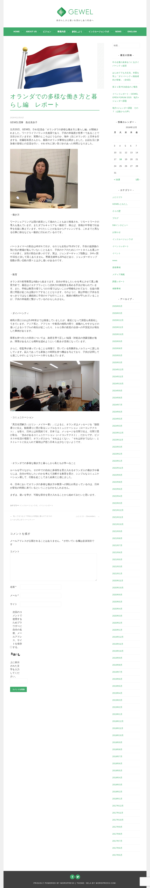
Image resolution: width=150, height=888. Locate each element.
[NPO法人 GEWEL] (75, 15)
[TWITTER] (77, 877)
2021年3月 (117, 566)
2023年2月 (117, 454)
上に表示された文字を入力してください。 (14, 669)
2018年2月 (117, 791)
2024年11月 (117, 376)
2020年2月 (117, 623)
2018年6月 (117, 763)
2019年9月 (117, 658)
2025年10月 (117, 334)
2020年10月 (117, 587)
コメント (14, 551)
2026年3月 (117, 313)
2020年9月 (117, 594)
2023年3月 (117, 447)
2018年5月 (117, 770)
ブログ (115, 218)
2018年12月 (117, 721)
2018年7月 (117, 756)
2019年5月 (117, 686)
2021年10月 (117, 524)
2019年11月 (117, 644)
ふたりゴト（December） (86, 516)
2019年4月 (117, 693)
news (118, 31)
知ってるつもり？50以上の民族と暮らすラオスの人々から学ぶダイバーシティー (31, 518)
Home (16, 31)
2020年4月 (117, 609)
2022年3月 (117, 503)
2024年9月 (117, 390)
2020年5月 (117, 602)
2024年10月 (117, 383)
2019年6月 (117, 679)
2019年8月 (117, 665)
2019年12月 (117, 637)
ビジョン (47, 31)
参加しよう (77, 31)
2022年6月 (117, 489)
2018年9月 (117, 742)
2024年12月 (117, 369)
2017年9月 (117, 827)
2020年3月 (117, 616)
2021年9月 (117, 531)
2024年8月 (117, 397)
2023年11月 (117, 440)
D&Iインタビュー (120, 225)
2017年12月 (117, 806)
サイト (13, 604)
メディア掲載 (118, 274)
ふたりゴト (117, 197)
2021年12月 (117, 510)
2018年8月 (117, 749)
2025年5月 (117, 355)
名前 (13, 587)
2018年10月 (117, 735)
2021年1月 (117, 573)
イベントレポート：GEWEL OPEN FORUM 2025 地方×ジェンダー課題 (125, 97)
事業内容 (61, 31)
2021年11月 (117, 517)
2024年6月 (117, 412)
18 (120, 159)
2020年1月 (117, 630)
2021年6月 (117, 552)
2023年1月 (117, 461)
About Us (31, 31)
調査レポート (118, 281)
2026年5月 (117, 306)
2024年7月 (117, 405)
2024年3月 (117, 426)
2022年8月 (117, 482)
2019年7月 (117, 672)
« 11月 (117, 179)
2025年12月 (117, 320)
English (132, 31)
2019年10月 (117, 651)
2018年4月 (117, 777)
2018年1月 (117, 798)
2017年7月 (117, 841)
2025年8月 (117, 348)
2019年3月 (117, 700)
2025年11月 (117, 327)
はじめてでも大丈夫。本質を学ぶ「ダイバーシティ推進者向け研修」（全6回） (125, 76)
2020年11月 (117, 580)
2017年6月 (117, 848)
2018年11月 (117, 728)
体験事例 (116, 288)
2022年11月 (117, 468)
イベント (116, 253)
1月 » (138, 179)
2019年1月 (117, 714)
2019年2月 (117, 707)
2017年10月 (117, 820)
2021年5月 (117, 559)
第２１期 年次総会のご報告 (125, 87)
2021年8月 (117, 538)
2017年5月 (117, 855)
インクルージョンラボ (98, 31)
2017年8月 (117, 834)
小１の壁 (116, 211)
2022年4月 (117, 496)
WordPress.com (106, 883)
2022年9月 (117, 475)
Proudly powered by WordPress (54, 883)
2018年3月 (117, 784)
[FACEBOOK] (72, 877)
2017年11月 (117, 813)
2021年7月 (117, 545)
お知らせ (116, 232)
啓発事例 (116, 267)
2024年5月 (117, 419)
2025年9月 (117, 341)
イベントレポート (46, 505)
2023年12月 (117, 433)
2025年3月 (117, 362)
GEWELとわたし (120, 204)
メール (14, 595)
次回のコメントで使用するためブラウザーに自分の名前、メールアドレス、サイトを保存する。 (17, 629)
